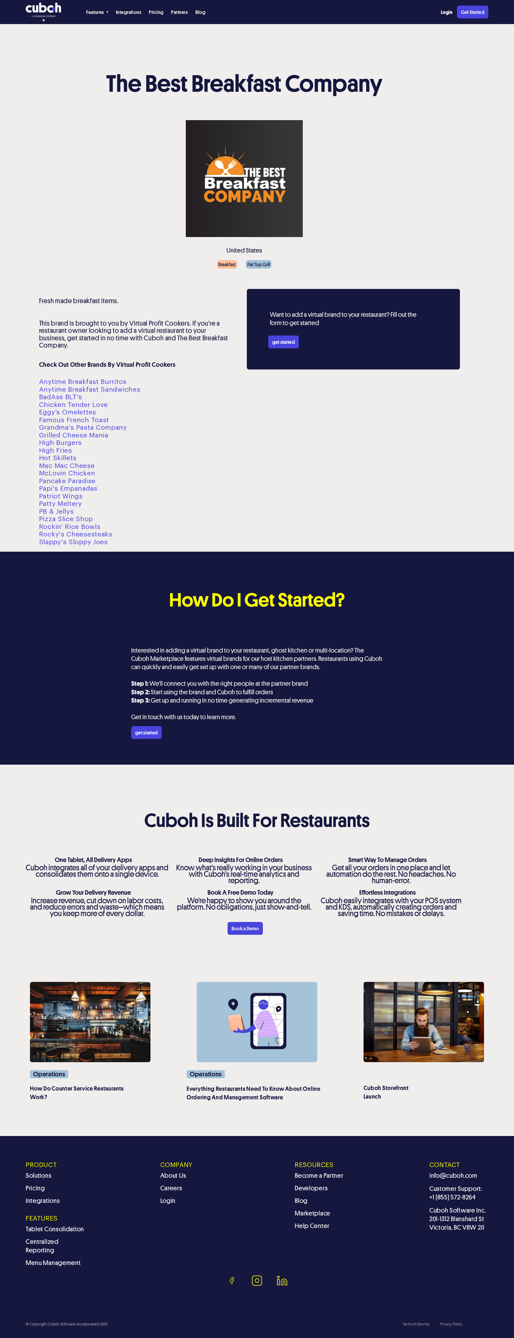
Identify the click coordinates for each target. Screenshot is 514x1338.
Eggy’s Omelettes (67, 412)
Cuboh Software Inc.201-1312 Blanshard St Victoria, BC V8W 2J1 (457, 1219)
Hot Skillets (58, 458)
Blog (200, 12)
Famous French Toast (74, 420)
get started (283, 342)
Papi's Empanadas (68, 488)
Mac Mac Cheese (67, 466)
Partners (179, 12)
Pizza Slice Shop (66, 519)
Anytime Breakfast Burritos (83, 382)
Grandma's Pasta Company (83, 427)
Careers (171, 1188)
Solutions (38, 1175)
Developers (311, 1188)
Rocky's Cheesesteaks (75, 534)
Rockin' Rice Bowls (70, 527)
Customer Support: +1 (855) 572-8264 (455, 1192)
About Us (173, 1175)
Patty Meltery (60, 504)
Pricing (156, 12)
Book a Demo (245, 928)
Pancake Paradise (67, 481)
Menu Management (53, 1263)
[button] (97, 12)
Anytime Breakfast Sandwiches (90, 389)
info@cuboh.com (453, 1175)
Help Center (312, 1226)
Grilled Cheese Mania (73, 435)
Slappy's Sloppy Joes (73, 542)
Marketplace (312, 1213)
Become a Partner (319, 1175)
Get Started (472, 12)
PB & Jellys (56, 511)
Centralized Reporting (42, 1245)
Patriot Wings (61, 496)
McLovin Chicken (67, 473)
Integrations (128, 12)
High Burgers (60, 443)
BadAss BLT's (60, 397)
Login (168, 1200)
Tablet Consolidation (55, 1229)
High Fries (55, 450)
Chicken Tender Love (73, 405)
